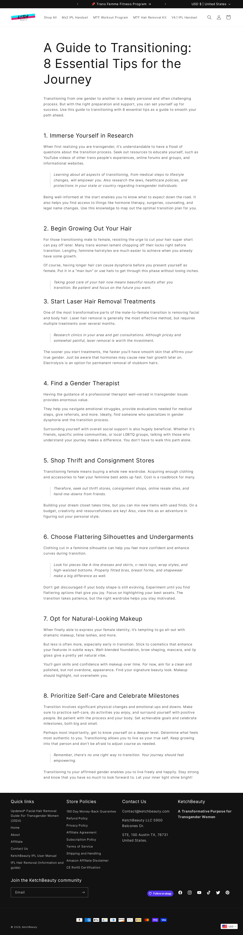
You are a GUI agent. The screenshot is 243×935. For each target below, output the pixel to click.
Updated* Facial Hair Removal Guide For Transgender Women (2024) (35, 815)
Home (15, 827)
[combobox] (229, 926)
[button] (209, 17)
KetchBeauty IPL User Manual (34, 855)
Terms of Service (79, 846)
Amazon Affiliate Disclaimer (87, 860)
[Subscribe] (83, 892)
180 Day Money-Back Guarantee (91, 811)
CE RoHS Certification (83, 867)
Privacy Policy (77, 825)
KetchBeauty (29, 927)
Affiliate (17, 841)
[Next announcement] (165, 4)
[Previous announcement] (77, 4)
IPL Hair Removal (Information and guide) (37, 865)
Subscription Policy (81, 839)
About (15, 834)
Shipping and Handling (83, 853)
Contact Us (19, 848)
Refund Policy (77, 818)
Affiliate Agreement (81, 832)
